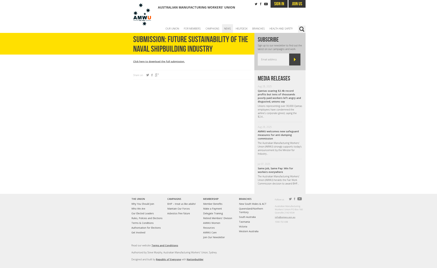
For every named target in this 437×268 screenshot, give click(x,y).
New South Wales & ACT (252, 203)
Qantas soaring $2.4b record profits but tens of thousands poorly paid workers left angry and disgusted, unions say (279, 96)
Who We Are (138, 208)
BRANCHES (245, 198)
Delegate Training (213, 213)
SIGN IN (279, 3)
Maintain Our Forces (178, 208)
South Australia (247, 217)
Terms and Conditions (164, 245)
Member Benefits (212, 203)
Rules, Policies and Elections (147, 218)
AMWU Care (210, 232)
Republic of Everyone (168, 259)
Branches (258, 28)
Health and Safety (281, 28)
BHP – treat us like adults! (181, 203)
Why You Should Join (142, 203)
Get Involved (138, 232)
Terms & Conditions (142, 223)
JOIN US (297, 3)
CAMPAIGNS (174, 198)
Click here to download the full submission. (159, 61)
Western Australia (248, 231)
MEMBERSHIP (210, 198)
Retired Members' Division (217, 218)
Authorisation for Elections (146, 227)
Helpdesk (242, 28)
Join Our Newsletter (214, 237)
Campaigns (212, 28)
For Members (192, 28)
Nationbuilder (195, 259)
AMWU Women (211, 223)
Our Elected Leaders (142, 213)
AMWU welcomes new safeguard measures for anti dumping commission (278, 135)
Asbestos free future (178, 213)
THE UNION (138, 198)
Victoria (243, 226)
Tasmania (244, 221)
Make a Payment (212, 208)
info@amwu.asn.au (285, 217)
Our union (172, 28)
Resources (209, 227)
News (227, 28)
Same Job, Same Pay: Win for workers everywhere (275, 170)
